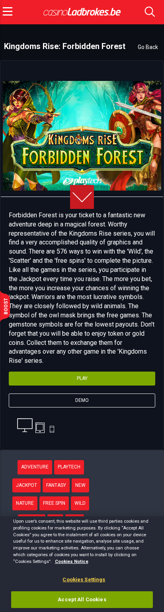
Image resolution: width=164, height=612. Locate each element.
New (80, 485)
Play (82, 378)
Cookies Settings (83, 579)
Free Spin (54, 503)
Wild (80, 503)
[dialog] (82, 564)
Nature (25, 503)
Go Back (148, 47)
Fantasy (56, 485)
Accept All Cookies (82, 599)
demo (82, 400)
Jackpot (26, 485)
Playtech (69, 467)
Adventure (35, 467)
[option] (82, 136)
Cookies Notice (71, 561)
